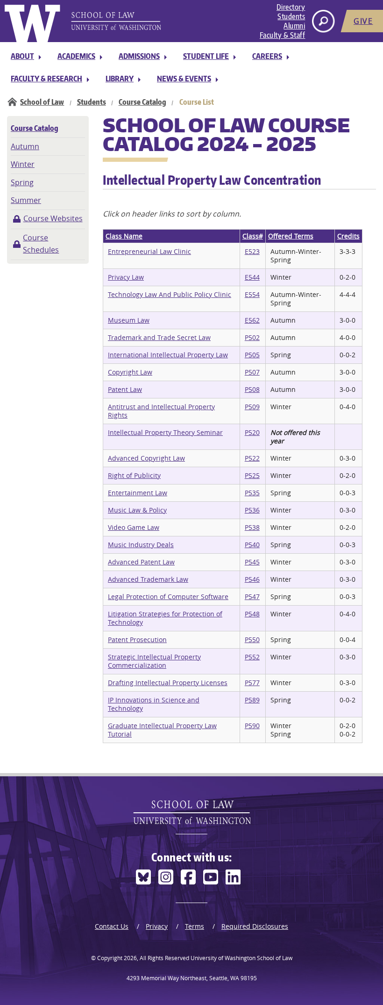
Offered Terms (290, 235)
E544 (252, 277)
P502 (252, 337)
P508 (252, 389)
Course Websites (53, 218)
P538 (252, 527)
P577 (252, 682)
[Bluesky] (143, 877)
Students (291, 16)
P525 (252, 475)
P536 (252, 510)
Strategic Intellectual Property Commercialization (154, 661)
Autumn (25, 146)
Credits (348, 235)
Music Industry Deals (141, 544)
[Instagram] (165, 877)
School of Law (42, 102)
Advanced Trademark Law (148, 579)
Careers (267, 56)
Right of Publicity (134, 475)
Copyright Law (130, 372)
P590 (252, 725)
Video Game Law (133, 527)
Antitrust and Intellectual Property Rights (161, 410)
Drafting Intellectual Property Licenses (167, 682)
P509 (252, 406)
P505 (252, 354)
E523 (252, 251)
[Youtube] (210, 877)
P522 (252, 458)
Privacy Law (126, 277)
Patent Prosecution (137, 639)
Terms (194, 926)
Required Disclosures (254, 926)
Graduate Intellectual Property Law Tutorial (162, 729)
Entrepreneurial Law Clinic (149, 251)
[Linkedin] (233, 877)
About (22, 56)
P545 (252, 561)
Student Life (206, 56)
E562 (252, 320)
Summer (26, 200)
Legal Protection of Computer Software (168, 596)
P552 (252, 656)
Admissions (139, 56)
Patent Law (125, 389)
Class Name (124, 235)
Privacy (157, 926)
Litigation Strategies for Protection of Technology (165, 618)
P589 (252, 699)
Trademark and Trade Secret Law (159, 337)
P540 (252, 544)
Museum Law (128, 320)
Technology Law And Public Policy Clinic (169, 294)
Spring (22, 182)
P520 (252, 432)
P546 (252, 579)
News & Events (184, 78)
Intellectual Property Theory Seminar (165, 432)
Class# (252, 235)
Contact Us (111, 926)
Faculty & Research (46, 78)
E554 (252, 294)
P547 (252, 596)
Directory (291, 7)
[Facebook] (188, 877)
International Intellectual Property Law (168, 354)
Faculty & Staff (282, 35)
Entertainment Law (137, 492)
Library (120, 78)
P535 (252, 492)
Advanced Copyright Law (146, 458)
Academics (76, 56)
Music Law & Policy (137, 510)
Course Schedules (41, 243)
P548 (252, 613)
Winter (23, 164)
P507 (252, 372)
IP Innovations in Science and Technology (153, 704)
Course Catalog (142, 102)
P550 (252, 639)
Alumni (294, 25)
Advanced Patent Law (141, 561)
